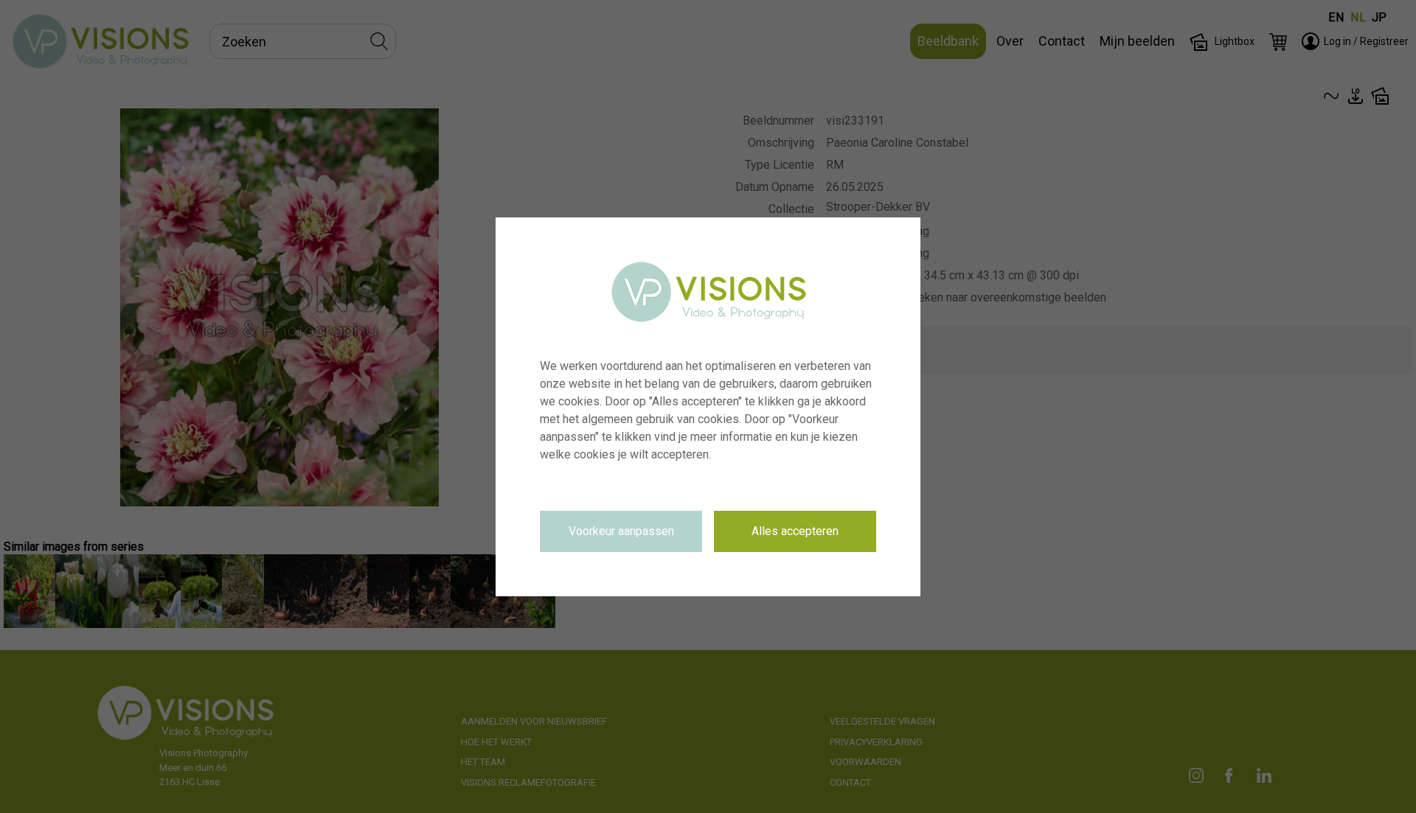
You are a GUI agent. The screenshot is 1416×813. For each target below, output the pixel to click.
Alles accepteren (795, 531)
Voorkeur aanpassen (621, 531)
